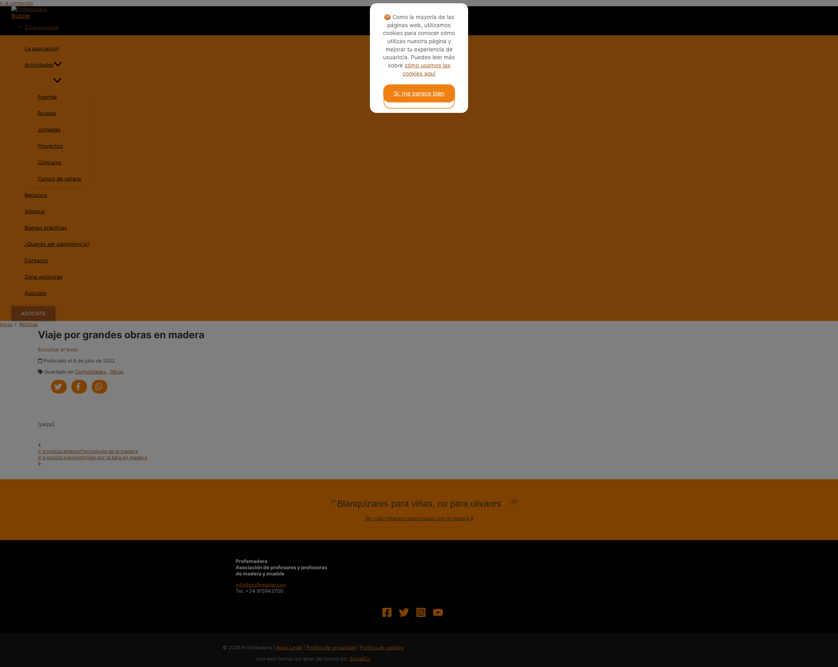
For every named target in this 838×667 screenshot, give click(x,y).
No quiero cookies (419, 99)
